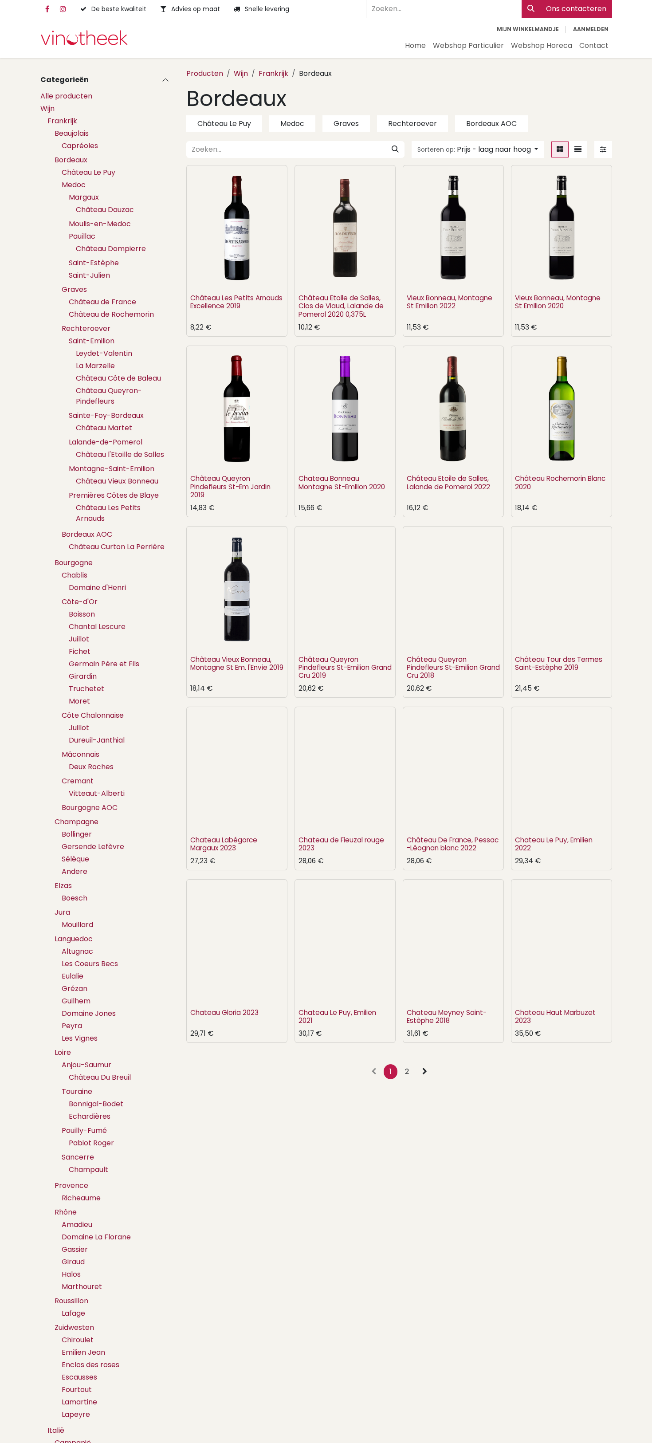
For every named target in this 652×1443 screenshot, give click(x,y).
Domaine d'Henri (97, 587)
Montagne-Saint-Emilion (111, 469)
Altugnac (77, 951)
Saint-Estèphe (94, 263)
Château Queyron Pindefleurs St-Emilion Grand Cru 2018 (453, 667)
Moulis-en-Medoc (100, 224)
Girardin (83, 676)
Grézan (74, 988)
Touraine (77, 1091)
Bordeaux (71, 160)
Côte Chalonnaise (93, 715)
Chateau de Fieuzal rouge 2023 (341, 844)
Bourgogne (74, 563)
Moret (79, 701)
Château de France (102, 302)
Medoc (74, 185)
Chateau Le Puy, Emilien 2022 (554, 844)
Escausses (79, 1377)
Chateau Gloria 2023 (224, 1012)
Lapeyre (76, 1414)
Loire (63, 1052)
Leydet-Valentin (104, 353)
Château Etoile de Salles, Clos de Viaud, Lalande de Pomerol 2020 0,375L (341, 305)
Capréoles (80, 146)
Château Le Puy (88, 172)
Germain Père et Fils (104, 664)
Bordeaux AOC (87, 534)
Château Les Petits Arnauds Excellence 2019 (236, 302)
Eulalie (72, 976)
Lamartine (79, 1402)
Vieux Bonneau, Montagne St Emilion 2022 (449, 302)
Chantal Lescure (97, 626)
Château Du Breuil (100, 1077)
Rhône (66, 1212)
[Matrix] (560, 149)
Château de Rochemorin (111, 314)
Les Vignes (80, 1038)
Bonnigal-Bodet (96, 1104)
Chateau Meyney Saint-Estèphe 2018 (447, 1016)
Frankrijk (62, 121)
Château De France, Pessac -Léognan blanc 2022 (453, 844)
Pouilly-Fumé (84, 1130)
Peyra (72, 1026)
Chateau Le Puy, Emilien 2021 (337, 1016)
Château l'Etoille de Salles (120, 454)
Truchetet (86, 689)
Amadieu (77, 1224)
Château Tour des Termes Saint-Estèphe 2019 (558, 663)
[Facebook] (47, 9)
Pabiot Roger (91, 1143)
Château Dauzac (105, 209)
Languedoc (74, 939)
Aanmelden (591, 29)
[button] (478, 149)
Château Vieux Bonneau (117, 481)
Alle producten (66, 96)
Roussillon (71, 1301)
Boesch (74, 898)
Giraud (73, 1262)
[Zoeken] (531, 9)
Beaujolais (72, 133)
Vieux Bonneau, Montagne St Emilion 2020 (558, 302)
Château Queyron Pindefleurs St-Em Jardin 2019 (230, 486)
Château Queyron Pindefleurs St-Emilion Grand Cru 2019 (345, 667)
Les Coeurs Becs (90, 964)
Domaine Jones (89, 1013)
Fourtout (77, 1389)
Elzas (63, 886)
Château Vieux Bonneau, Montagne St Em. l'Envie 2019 (236, 663)
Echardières (89, 1116)
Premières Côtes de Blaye (114, 495)
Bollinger (77, 834)
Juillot (79, 639)
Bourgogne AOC (90, 807)
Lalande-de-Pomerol (105, 442)
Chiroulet (78, 1340)
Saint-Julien (89, 275)
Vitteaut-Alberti (97, 793)
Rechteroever (86, 328)
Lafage (73, 1313)
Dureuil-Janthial (97, 740)
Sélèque (75, 859)
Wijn (47, 108)
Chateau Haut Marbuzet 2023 (555, 1016)
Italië (55, 1430)
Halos (71, 1274)
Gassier (75, 1249)
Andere (74, 871)
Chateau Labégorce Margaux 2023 (223, 844)
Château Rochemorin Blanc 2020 (560, 482)
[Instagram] (63, 9)
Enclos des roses (90, 1365)
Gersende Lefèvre (93, 846)
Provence (71, 1185)
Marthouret (82, 1287)
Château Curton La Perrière (117, 547)
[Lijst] (578, 149)
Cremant (78, 781)
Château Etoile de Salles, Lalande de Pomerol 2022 (448, 482)
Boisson (82, 614)
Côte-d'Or (80, 602)
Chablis (74, 575)
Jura (62, 912)
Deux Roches (91, 767)
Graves (74, 289)
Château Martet (104, 428)
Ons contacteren (576, 9)
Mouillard (77, 925)
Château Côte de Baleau (118, 378)
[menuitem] (415, 46)
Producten (204, 73)
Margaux (84, 197)
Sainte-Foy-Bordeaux (106, 415)
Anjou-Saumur (86, 1065)
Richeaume (81, 1198)
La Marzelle (95, 366)
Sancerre (78, 1157)
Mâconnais (80, 754)
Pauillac (82, 236)
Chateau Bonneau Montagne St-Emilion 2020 (342, 482)
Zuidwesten (74, 1327)
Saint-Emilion (91, 341)
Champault (88, 1169)
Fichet (79, 651)
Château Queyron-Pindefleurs (109, 395)
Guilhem (76, 1001)
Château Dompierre (111, 249)
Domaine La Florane (96, 1237)
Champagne (76, 822)
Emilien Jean (83, 1352)
